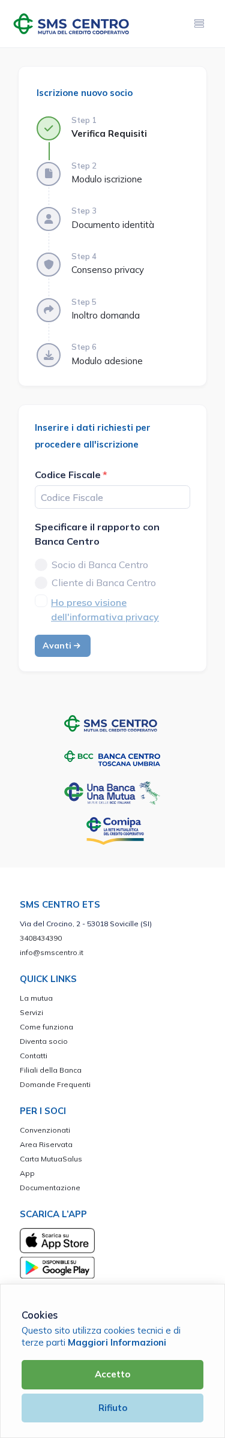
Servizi (31, 1012)
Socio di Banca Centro (100, 565)
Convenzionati (45, 1129)
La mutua (36, 997)
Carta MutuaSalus (51, 1158)
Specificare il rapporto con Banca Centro (97, 534)
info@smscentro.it (51, 952)
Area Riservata (46, 1144)
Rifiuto (112, 1407)
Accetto (112, 1374)
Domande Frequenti (55, 1084)
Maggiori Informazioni (117, 1342)
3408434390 (41, 937)
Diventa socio (44, 1041)
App (27, 1173)
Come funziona (46, 1026)
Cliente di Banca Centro (104, 583)
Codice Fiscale (68, 475)
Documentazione (50, 1187)
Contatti (33, 1055)
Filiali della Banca (51, 1069)
